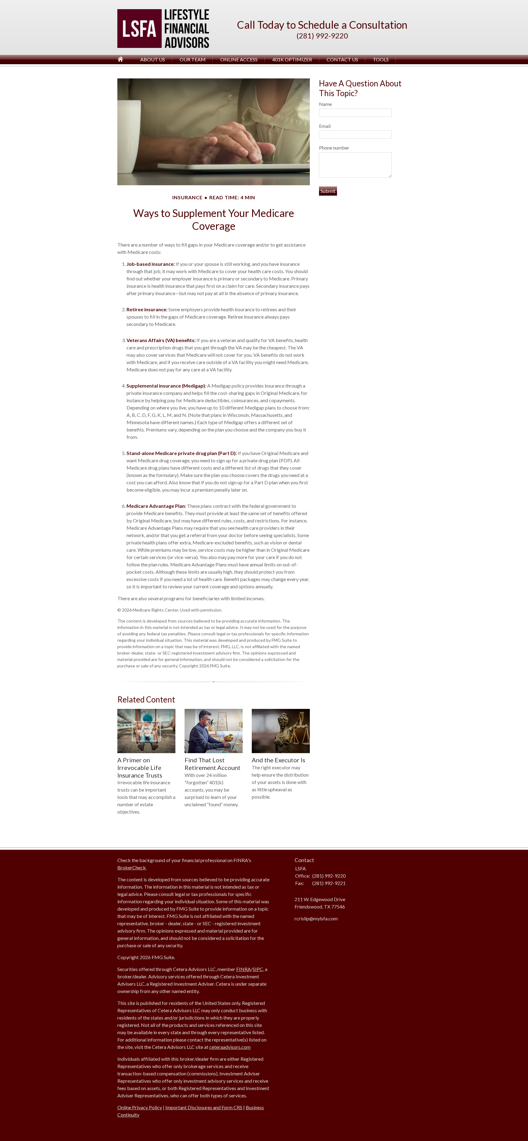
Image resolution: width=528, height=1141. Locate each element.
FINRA (243, 969)
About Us (152, 59)
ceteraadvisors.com (230, 1047)
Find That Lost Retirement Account (212, 763)
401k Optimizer (292, 59)
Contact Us (342, 59)
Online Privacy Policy (139, 1107)
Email (325, 126)
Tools (381, 59)
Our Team (193, 59)
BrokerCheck (131, 867)
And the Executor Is (278, 760)
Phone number (334, 147)
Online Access (239, 59)
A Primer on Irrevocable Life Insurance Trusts (139, 767)
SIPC (258, 969)
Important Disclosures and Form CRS (203, 1107)
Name (325, 104)
